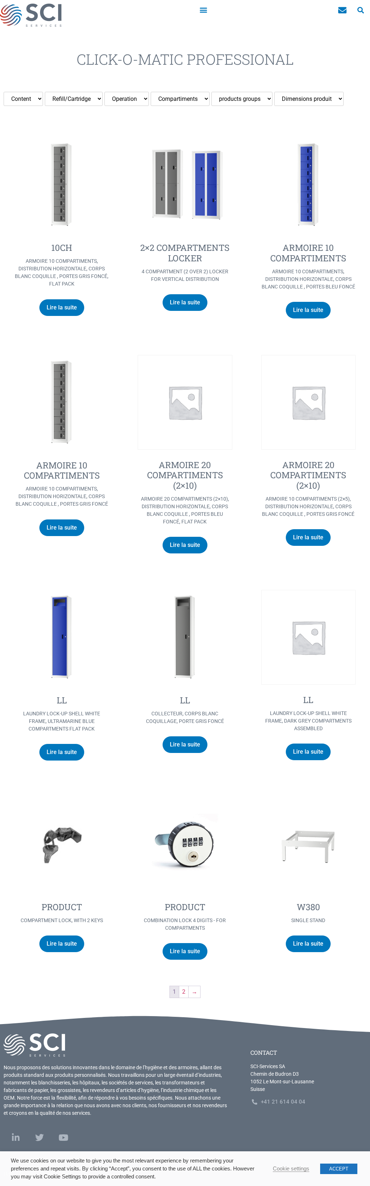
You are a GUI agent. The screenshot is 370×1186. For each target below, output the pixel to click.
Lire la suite (62, 307)
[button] (204, 10)
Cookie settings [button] (291, 1169)
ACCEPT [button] (338, 1169)
